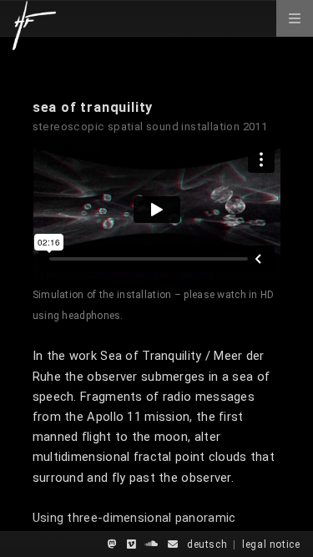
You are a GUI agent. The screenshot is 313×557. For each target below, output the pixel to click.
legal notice (271, 544)
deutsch (207, 544)
